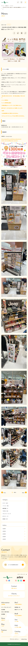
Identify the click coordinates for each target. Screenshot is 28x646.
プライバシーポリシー (14, 639)
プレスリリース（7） (7, 513)
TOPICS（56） (6, 511)
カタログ (17, 632)
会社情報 (3, 609)
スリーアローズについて (6, 607)
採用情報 (3, 614)
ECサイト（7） (6, 516)
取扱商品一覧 (17, 607)
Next (23, 492)
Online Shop (24, 639)
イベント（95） (6, 505)
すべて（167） (6, 503)
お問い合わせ (14, 587)
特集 (4, 631)
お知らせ (3, 619)
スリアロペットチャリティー (14, 594)
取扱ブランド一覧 (18, 609)
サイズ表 (16, 620)
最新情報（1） (6, 508)
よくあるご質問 (18, 626)
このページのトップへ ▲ (22, 574)
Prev (5, 492)
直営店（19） (5, 519)
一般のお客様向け (18, 603)
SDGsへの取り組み (5, 611)
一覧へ (14, 492)
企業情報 (5, 603)
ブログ (2, 625)
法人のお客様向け (18, 614)
